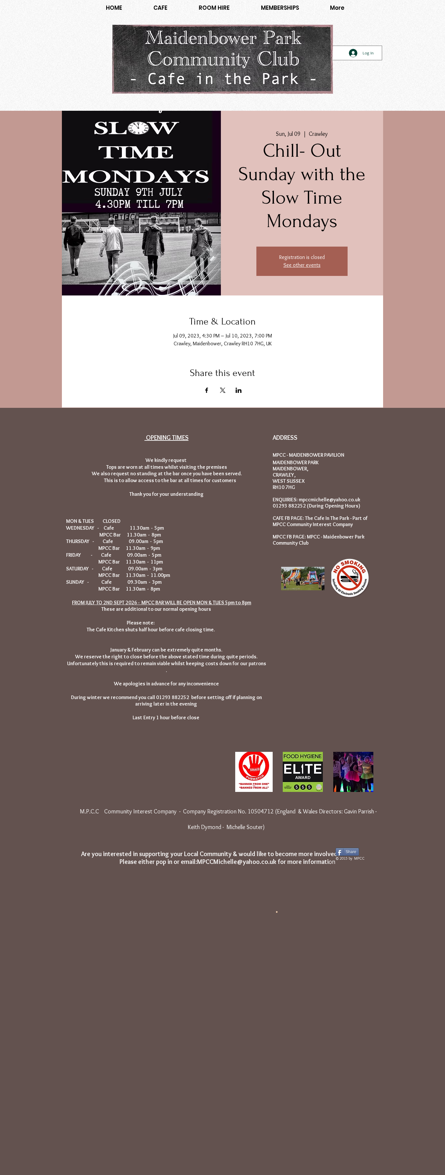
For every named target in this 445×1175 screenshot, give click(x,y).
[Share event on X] (223, 390)
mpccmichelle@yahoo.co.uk (329, 499)
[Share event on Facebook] (207, 390)
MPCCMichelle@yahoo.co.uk (236, 862)
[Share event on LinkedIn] (239, 390)
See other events (302, 265)
